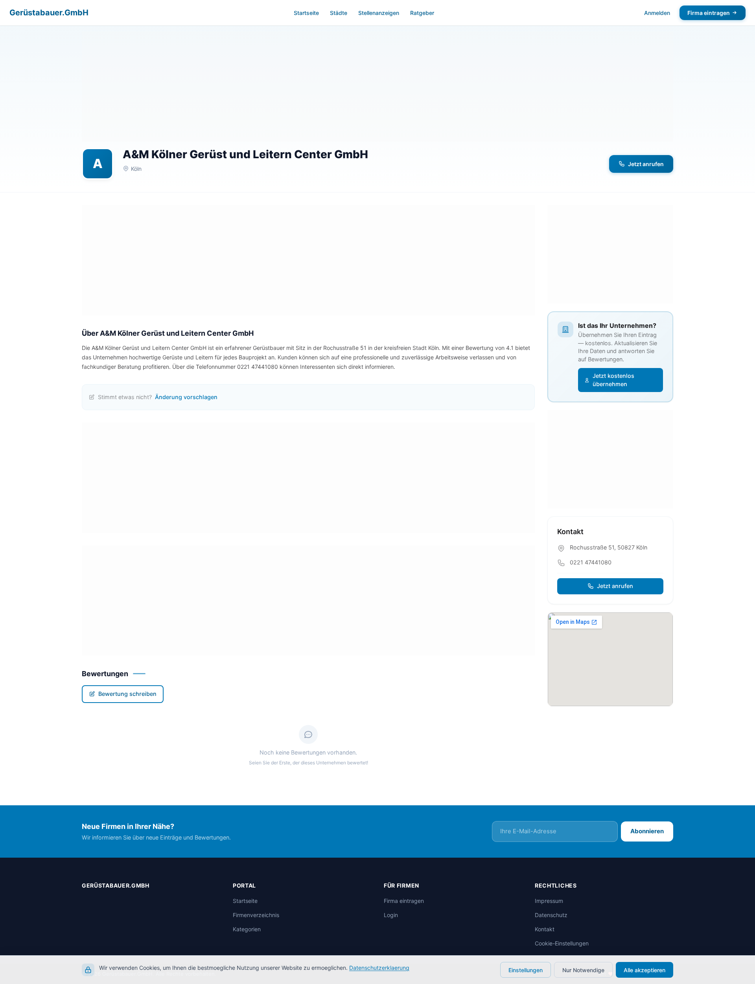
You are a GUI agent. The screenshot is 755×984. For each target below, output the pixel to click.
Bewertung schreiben (127, 693)
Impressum (549, 900)
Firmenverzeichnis (256, 915)
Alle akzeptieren (644, 970)
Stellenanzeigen (378, 12)
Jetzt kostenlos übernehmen (613, 379)
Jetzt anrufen (646, 164)
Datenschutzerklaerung (379, 967)
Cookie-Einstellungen (562, 943)
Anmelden (657, 12)
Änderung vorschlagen (186, 397)
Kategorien (247, 929)
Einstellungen (525, 970)
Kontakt (544, 929)
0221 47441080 (590, 562)
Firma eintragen (708, 12)
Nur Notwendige (583, 970)
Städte (338, 12)
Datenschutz (551, 915)
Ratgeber (422, 12)
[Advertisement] (377, 86)
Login (391, 915)
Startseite (306, 12)
